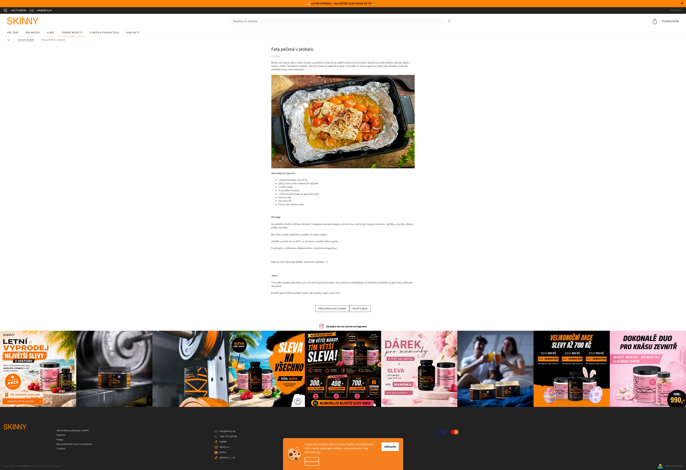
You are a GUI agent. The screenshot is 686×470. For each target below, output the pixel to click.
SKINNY (223, 442)
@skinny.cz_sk (227, 457)
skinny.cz (224, 447)
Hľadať (449, 21)
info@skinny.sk (227, 431)
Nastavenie (312, 461)
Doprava (60, 435)
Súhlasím (390, 447)
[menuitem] (13, 32)
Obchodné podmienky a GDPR (72, 430)
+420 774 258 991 (228, 436)
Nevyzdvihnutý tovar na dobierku (74, 444)
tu (319, 452)
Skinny (222, 452)
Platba (59, 439)
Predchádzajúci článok (332, 308)
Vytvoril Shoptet (673, 466)
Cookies (60, 448)
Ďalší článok (360, 308)
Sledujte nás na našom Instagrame (346, 326)
